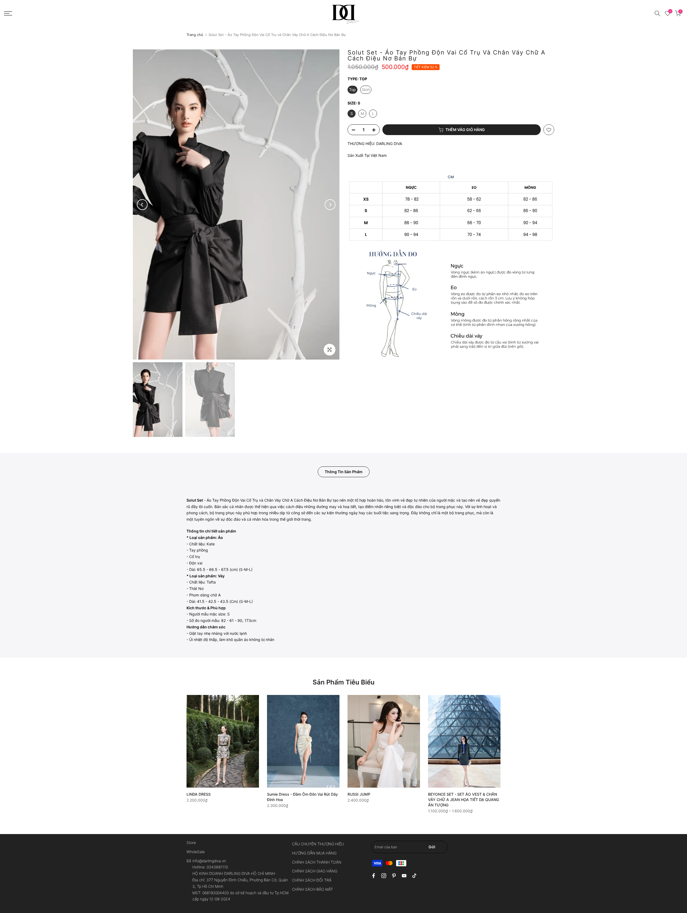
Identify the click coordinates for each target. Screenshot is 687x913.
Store (191, 842)
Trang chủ (195, 35)
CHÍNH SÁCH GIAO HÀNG (314, 871)
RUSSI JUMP (359, 794)
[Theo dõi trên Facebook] (373, 875)
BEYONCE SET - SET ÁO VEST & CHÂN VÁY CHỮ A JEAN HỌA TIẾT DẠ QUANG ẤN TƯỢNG (463, 799)
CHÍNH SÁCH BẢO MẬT (312, 889)
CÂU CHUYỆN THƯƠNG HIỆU (318, 844)
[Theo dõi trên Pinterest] (394, 875)
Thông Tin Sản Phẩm (344, 471)
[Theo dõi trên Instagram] (383, 875)
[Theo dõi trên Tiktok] (414, 875)
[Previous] (142, 204)
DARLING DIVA (389, 144)
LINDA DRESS (199, 794)
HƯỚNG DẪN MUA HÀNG (314, 853)
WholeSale (196, 851)
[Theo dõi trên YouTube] (404, 875)
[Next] (330, 204)
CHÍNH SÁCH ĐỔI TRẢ (311, 880)
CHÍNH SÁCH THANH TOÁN (316, 862)
